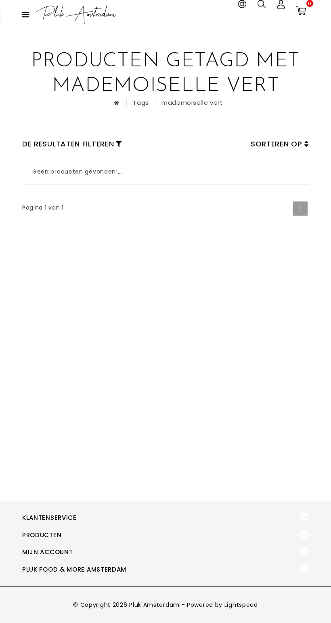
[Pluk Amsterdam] (76, 14)
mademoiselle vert (192, 102)
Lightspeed (241, 605)
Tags (141, 102)
